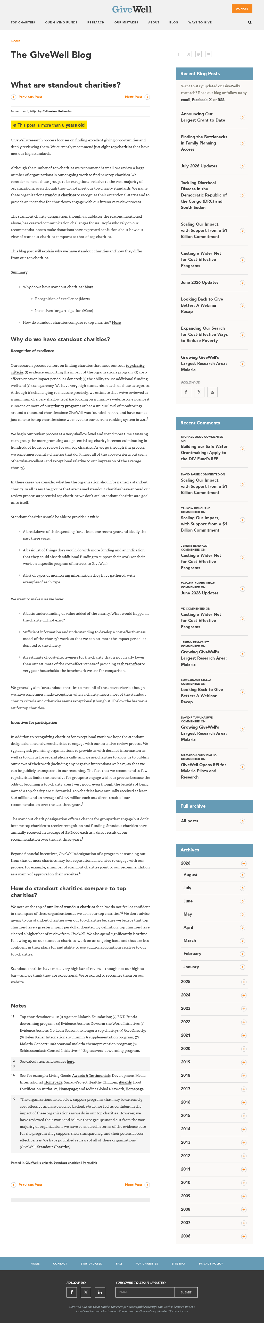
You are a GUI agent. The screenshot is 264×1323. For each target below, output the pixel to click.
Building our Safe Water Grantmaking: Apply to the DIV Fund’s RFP (204, 448)
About (153, 22)
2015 (185, 1116)
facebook (179, 54)
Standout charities (67, 1163)
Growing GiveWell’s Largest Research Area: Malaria (204, 364)
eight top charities (116, 147)
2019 (185, 1062)
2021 (185, 1036)
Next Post (133, 97)
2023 (185, 1009)
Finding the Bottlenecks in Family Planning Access (204, 143)
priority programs (66, 406)
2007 (185, 1223)
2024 (185, 995)
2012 (185, 1156)
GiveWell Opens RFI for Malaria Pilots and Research (203, 767)
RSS (221, 100)
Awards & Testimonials (91, 1076)
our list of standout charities (71, 907)
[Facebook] (186, 392)
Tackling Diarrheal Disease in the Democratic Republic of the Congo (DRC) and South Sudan (204, 195)
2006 (185, 1236)
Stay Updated (92, 1263)
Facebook (200, 100)
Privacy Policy (211, 1263)
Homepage (53, 1082)
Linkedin (100, 1292)
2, (13, 1061)
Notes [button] (19, 1006)
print (198, 54)
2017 (185, 1089)
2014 (185, 1129)
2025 (185, 982)
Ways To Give (200, 22)
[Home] (132, 12)
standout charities (60, 195)
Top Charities (23, 22)
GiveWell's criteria (39, 1163)
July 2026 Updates (199, 166)
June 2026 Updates (199, 283)
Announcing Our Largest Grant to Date (203, 117)
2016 (185, 1102)
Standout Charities (53, 1147)
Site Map (179, 1263)
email (208, 54)
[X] (199, 392)
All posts (189, 821)
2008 (185, 1210)
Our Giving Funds (61, 22)
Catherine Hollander (57, 111)
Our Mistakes (126, 22)
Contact (60, 1263)
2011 (185, 1169)
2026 (185, 863)
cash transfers (129, 664)
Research (95, 22)
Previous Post (30, 97)
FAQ (119, 1263)
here (70, 1061)
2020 (185, 1049)
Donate (242, 8)
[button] (147, 420)
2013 (185, 1143)
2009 (185, 1196)
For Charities (147, 1263)
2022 (185, 1022)
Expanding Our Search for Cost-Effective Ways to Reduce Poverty (204, 335)
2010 (185, 1183)
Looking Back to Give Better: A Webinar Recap (202, 305)
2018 (185, 1076)
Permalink (90, 1163)
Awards (125, 1082)
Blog (173, 22)
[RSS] (212, 392)
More (89, 287)
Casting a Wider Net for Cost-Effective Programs (201, 260)
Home (15, 41)
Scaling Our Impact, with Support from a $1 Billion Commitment (204, 231)
